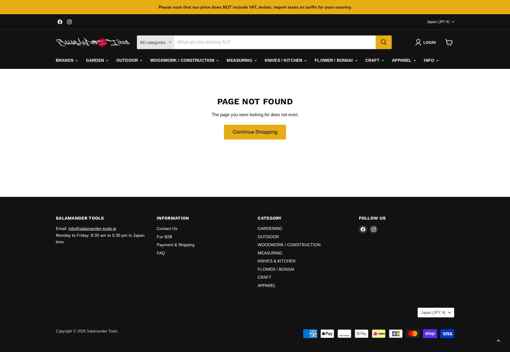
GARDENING (270, 228)
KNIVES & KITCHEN (276, 261)
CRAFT (373, 60)
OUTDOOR (127, 60)
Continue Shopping (255, 132)
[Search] (384, 42)
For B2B (164, 236)
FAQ (161, 253)
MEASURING (240, 60)
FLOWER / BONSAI (334, 60)
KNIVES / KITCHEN (284, 60)
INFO (429, 60)
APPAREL (402, 60)
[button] (426, 42)
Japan (438, 22)
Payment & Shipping (175, 244)
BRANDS (65, 60)
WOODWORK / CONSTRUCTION (182, 60)
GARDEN (95, 60)
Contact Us (167, 228)
